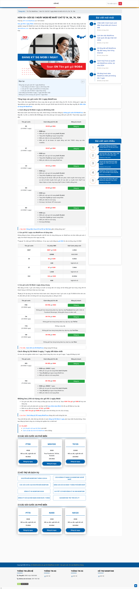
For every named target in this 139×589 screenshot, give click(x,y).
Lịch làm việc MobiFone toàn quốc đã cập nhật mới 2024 (106, 38)
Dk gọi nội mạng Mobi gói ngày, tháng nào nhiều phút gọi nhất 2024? (108, 163)
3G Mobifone (35, 565)
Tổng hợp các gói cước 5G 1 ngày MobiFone (32, 85)
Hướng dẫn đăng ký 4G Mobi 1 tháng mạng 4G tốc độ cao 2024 (108, 146)
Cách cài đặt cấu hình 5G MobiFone (33, 430)
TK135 (75, 444)
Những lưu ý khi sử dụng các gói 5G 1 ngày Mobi (33, 94)
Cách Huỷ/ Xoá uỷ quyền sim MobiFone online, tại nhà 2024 (106, 63)
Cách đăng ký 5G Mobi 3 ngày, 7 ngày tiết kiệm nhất (34, 92)
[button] (82, 82)
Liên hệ (56, 3)
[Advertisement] (105, 123)
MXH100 (52, 444)
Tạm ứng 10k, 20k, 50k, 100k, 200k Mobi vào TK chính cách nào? (109, 154)
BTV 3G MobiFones (29, 20)
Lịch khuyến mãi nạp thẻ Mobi (32, 428)
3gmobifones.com (23, 28)
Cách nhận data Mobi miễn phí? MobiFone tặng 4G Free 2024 (108, 179)
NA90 (51, 513)
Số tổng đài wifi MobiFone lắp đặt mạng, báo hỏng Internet (106, 50)
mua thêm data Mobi (54, 406)
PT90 (28, 444)
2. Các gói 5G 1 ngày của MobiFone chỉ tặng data (35, 88)
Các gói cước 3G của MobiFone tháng (72, 565)
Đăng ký (76, 126)
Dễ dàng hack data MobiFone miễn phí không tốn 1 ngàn (106, 75)
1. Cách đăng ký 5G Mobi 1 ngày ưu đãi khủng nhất (35, 87)
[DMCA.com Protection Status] (23, 584)
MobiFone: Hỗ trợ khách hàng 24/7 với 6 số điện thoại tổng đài (108, 171)
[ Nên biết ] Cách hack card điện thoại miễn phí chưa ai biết (107, 25)
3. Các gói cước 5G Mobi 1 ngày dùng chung (33, 90)
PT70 (28, 513)
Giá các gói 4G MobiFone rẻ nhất (49, 565)
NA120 (75, 513)
